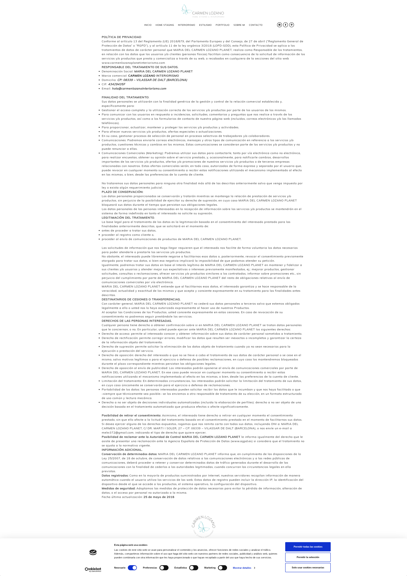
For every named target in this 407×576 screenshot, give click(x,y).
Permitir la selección (308, 557)
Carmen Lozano (203, 11)
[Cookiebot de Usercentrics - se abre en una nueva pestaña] (93, 569)
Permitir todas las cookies (308, 546)
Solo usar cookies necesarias (308, 567)
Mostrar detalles (242, 567)
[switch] (164, 567)
